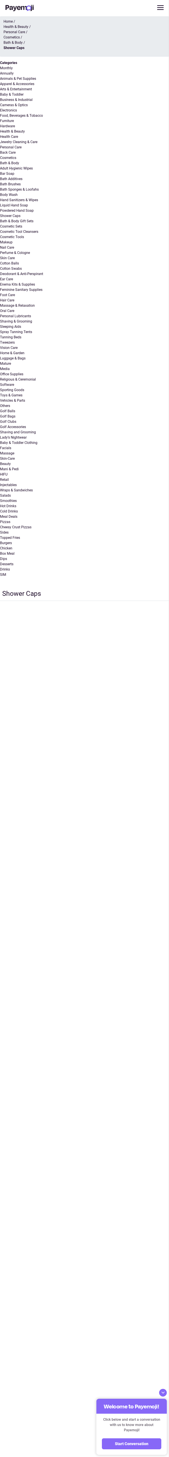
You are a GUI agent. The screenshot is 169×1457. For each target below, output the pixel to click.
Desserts (6, 564)
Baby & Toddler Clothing (18, 443)
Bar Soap (7, 173)
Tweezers (7, 342)
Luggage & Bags (13, 358)
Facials (5, 448)
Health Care (9, 137)
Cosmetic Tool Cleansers (19, 232)
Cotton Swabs (11, 268)
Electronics (8, 110)
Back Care (8, 152)
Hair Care (7, 300)
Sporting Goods (12, 390)
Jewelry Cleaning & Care (18, 142)
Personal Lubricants (15, 316)
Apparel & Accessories (17, 84)
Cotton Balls (9, 263)
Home (8, 21)
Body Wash (9, 195)
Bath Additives (11, 179)
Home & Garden (12, 353)
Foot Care (7, 295)
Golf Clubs (8, 421)
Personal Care (11, 147)
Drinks (5, 569)
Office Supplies (11, 374)
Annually (7, 73)
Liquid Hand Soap (14, 205)
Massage (7, 453)
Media (5, 369)
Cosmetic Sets (11, 226)
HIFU (3, 474)
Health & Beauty (12, 131)
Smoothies (8, 501)
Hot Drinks (8, 506)
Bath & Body (9, 163)
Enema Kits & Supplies (17, 284)
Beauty (5, 464)
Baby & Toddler (12, 94)
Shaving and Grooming (18, 432)
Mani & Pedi (9, 469)
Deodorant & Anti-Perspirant (21, 274)
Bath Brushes (10, 184)
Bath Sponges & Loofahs (19, 189)
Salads (5, 495)
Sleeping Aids (10, 327)
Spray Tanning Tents (16, 332)
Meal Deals (8, 516)
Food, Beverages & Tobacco (21, 115)
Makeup (6, 242)
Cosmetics (8, 158)
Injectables (8, 485)
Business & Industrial (16, 100)
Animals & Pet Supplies (18, 79)
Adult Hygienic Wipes (16, 168)
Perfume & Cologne (15, 253)
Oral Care (7, 311)
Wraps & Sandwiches (16, 490)
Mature (5, 363)
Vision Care (9, 348)
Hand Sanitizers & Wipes (19, 200)
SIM (3, 575)
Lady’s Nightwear (13, 437)
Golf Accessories (13, 427)
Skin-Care (7, 458)
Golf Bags (7, 416)
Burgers (6, 543)
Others (5, 406)
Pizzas (5, 522)
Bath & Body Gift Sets (16, 221)
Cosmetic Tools (12, 237)
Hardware (7, 126)
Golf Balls (7, 411)
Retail (4, 480)
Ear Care (6, 279)
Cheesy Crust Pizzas (15, 527)
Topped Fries (10, 538)
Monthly (6, 68)
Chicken (6, 548)
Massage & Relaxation (17, 305)
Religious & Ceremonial (18, 379)
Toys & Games (11, 395)
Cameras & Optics (14, 105)
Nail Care (7, 247)
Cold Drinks (9, 511)
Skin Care (7, 258)
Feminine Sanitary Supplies (21, 290)
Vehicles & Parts (12, 400)
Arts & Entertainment (16, 89)
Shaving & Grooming (16, 321)
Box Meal (7, 553)
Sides (4, 532)
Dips (3, 559)
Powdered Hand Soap (17, 210)
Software (7, 385)
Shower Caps (10, 216)
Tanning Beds (10, 337)
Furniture (7, 121)
